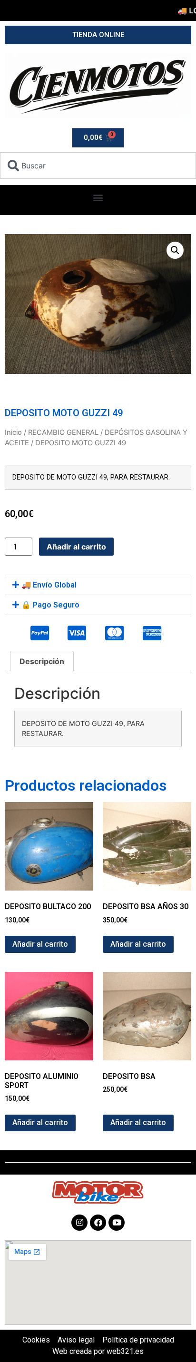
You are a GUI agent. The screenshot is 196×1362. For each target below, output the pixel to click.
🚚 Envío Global (49, 584)
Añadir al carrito (76, 546)
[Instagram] (79, 1223)
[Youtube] (116, 1223)
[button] (98, 198)
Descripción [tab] (42, 661)
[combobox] (98, 165)
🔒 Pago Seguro (50, 604)
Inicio (13, 432)
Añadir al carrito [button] (40, 944)
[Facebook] (98, 1223)
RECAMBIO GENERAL (63, 432)
